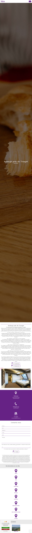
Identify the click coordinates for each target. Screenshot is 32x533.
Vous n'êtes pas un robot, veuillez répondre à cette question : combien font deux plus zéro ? (16, 445)
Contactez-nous (17, 366)
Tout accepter (5, 527)
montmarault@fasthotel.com (16, 418)
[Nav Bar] (30, 1)
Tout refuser (5, 529)
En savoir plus (16, 363)
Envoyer (17, 451)
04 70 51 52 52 (16, 408)
